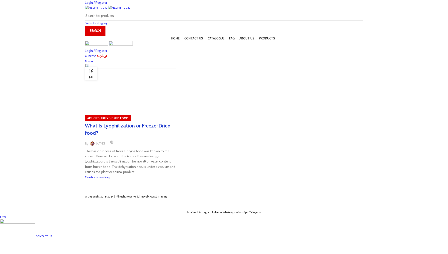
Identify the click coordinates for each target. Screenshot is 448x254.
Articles (93, 118)
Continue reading (97, 177)
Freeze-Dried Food (114, 118)
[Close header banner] (6, 205)
